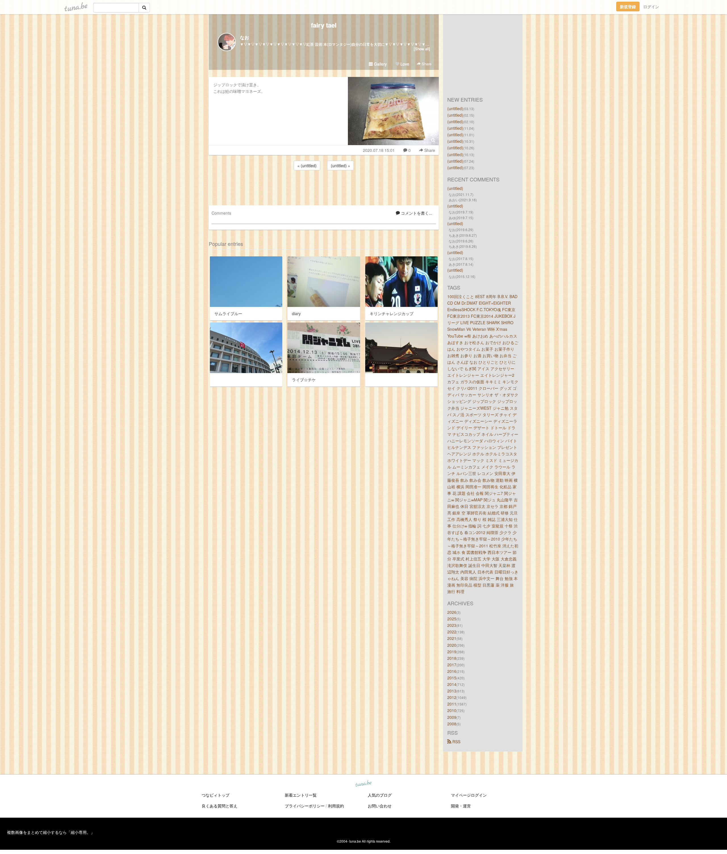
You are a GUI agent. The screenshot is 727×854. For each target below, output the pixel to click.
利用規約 (336, 806)
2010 (451, 710)
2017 (451, 664)
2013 (451, 691)
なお (244, 37)
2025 (451, 618)
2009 (451, 717)
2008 (451, 724)
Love (404, 64)
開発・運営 (461, 806)
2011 (451, 704)
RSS (455, 741)
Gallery (380, 64)
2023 (451, 625)
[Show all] (422, 48)
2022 (451, 632)
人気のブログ (380, 795)
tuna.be (363, 783)
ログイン (651, 6)
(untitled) (455, 108)
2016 (451, 671)
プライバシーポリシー (305, 806)
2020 (451, 645)
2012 (451, 697)
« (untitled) (307, 165)
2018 (451, 658)
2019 (451, 651)
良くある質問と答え (219, 806)
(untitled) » (340, 165)
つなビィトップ (215, 795)
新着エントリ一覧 (301, 795)
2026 (451, 612)
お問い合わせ (380, 806)
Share (426, 63)
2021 (451, 638)
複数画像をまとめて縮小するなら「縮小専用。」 (51, 832)
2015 (451, 678)
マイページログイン (469, 795)
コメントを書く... (416, 213)
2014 (451, 684)
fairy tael (324, 25)
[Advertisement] (324, 187)
